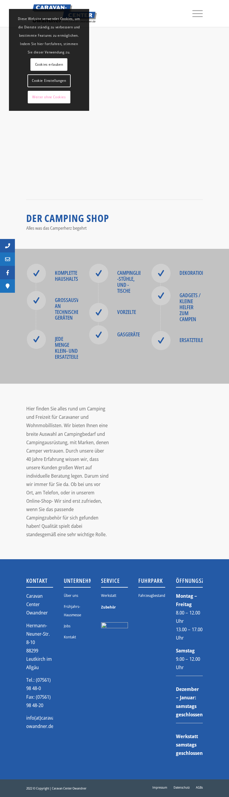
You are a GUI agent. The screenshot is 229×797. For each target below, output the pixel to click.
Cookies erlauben (49, 64)
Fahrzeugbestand (151, 595)
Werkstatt (108, 595)
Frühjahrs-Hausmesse (72, 610)
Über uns (71, 595)
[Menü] (194, 13)
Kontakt (70, 637)
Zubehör (108, 607)
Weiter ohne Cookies (49, 96)
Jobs (67, 626)
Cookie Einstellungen (49, 80)
